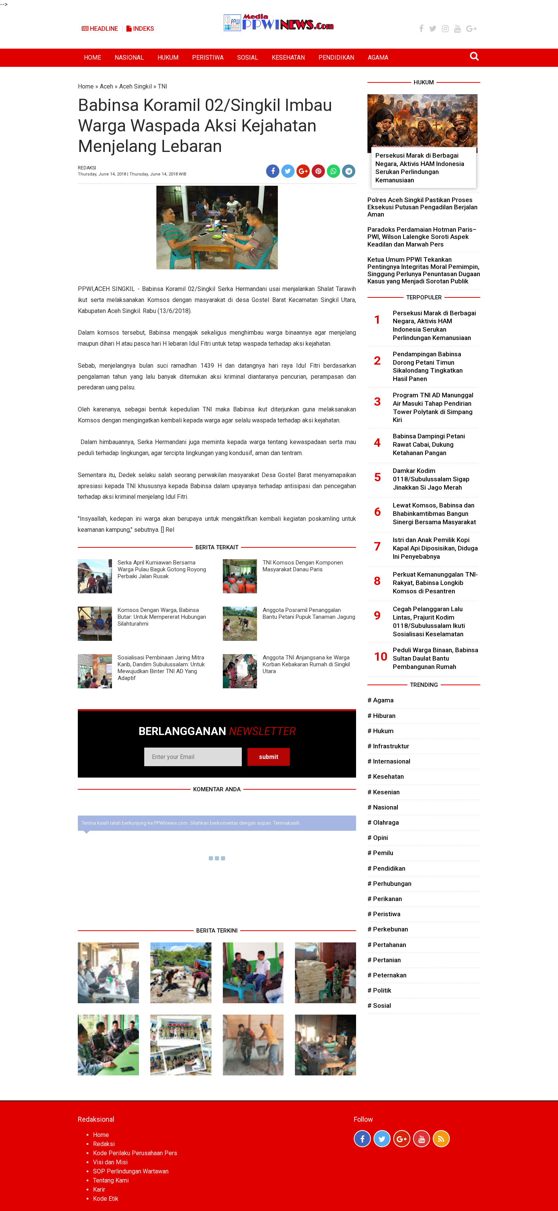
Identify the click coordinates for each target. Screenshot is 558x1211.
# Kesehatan (385, 776)
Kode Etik (105, 1198)
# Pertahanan (386, 945)
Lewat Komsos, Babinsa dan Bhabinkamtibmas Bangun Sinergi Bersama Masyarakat (434, 513)
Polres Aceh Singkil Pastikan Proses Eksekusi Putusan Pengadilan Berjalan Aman (422, 207)
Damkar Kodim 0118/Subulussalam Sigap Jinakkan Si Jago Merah (431, 479)
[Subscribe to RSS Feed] (441, 1138)
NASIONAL (129, 57)
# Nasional (382, 807)
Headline (103, 28)
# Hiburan (381, 715)
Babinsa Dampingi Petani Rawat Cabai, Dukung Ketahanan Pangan (429, 444)
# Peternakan (387, 975)
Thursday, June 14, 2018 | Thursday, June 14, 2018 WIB (132, 174)
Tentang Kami (111, 1180)
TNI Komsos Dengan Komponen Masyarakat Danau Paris (303, 566)
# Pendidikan (386, 868)
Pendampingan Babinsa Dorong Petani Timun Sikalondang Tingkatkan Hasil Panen (428, 366)
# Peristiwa (383, 914)
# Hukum (380, 731)
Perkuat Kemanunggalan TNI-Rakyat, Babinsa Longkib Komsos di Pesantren (435, 583)
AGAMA (378, 57)
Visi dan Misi (110, 1162)
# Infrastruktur (388, 746)
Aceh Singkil (135, 86)
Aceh (106, 86)
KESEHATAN (288, 57)
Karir (99, 1189)
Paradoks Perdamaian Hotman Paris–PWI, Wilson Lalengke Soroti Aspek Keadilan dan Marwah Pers (421, 237)
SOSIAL (247, 57)
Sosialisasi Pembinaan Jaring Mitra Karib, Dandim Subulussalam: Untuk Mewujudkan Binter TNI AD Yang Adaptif (161, 667)
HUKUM (168, 57)
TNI (162, 86)
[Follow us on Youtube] (421, 1138)
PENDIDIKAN (336, 57)
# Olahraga (383, 822)
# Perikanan (384, 899)
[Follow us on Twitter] (382, 1138)
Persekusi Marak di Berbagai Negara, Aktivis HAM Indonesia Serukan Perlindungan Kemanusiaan (419, 168)
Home (86, 86)
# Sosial (379, 1005)
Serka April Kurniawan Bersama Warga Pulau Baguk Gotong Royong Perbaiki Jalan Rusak (162, 569)
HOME (92, 57)
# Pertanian (384, 960)
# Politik (379, 990)
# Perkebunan (387, 929)
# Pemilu (380, 853)
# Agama (380, 700)
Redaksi (104, 1144)
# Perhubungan (389, 883)
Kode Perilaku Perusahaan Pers (135, 1153)
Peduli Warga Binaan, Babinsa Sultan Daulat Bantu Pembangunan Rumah (435, 658)
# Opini (377, 837)
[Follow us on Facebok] (362, 1138)
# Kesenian (383, 792)
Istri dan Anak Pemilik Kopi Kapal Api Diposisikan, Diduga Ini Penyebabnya (435, 548)
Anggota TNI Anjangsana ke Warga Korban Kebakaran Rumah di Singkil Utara (306, 664)
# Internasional (388, 761)
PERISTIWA (208, 57)
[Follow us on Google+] (401, 1138)
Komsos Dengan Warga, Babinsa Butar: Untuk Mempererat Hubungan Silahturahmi (162, 617)
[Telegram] (348, 171)
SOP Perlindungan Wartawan (131, 1171)
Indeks (143, 28)
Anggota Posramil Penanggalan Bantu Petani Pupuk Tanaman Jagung (309, 613)
